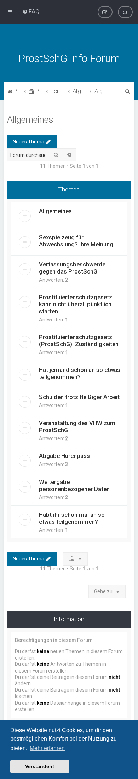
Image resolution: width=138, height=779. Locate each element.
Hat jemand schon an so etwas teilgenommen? (79, 373)
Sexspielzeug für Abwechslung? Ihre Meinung (76, 241)
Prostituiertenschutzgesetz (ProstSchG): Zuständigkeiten (79, 340)
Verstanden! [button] (39, 766)
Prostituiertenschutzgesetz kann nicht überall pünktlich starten (75, 304)
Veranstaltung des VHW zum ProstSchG (77, 426)
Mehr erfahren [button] (47, 748)
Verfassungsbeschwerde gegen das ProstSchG (72, 268)
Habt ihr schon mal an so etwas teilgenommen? (72, 518)
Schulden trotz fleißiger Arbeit (79, 396)
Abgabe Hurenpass (64, 455)
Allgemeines (30, 120)
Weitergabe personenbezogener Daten (74, 485)
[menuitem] (31, 11)
